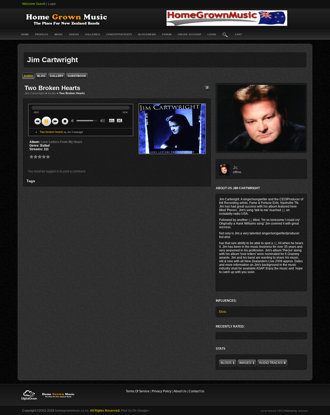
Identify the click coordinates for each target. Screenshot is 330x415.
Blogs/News (147, 34)
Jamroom (303, 411)
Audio (52, 93)
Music (58, 34)
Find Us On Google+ (135, 410)
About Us (180, 391)
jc (235, 167)
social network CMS (271, 411)
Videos (74, 34)
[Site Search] (225, 34)
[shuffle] (120, 121)
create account (189, 34)
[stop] (65, 121)
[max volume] (102, 121)
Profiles (41, 34)
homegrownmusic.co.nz (71, 410)
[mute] (73, 121)
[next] (55, 121)
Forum (166, 34)
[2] (33, 157)
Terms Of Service (138, 391)
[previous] (37, 121)
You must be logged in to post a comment (56, 171)
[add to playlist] (207, 88)
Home (25, 34)
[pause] (46, 121)
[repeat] (112, 121)
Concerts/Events (119, 34)
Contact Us (196, 391)
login (212, 34)
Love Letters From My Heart (61, 142)
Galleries (92, 34)
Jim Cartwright (34, 93)
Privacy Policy (161, 391)
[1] (31, 157)
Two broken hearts (61, 131)
